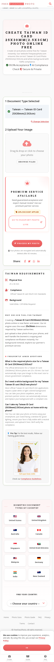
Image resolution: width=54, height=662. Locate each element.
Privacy (47, 617)
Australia (15, 534)
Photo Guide (30, 617)
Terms (22, 623)
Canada (39, 534)
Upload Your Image (18, 129)
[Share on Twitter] (29, 261)
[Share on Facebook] (25, 261)
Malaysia (15, 562)
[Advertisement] (27, 84)
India (15, 576)
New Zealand (39, 576)
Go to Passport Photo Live (25, 222)
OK (27, 648)
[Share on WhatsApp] (34, 261)
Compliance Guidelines (31, 479)
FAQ (40, 617)
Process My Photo (28, 243)
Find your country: (27, 594)
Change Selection (41, 121)
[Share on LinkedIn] (38, 261)
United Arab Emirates (38, 548)
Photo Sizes (17, 617)
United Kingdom (39, 520)
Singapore (15, 548)
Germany (39, 562)
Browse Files (27, 162)
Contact (31, 623)
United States (15, 520)
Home (6, 617)
